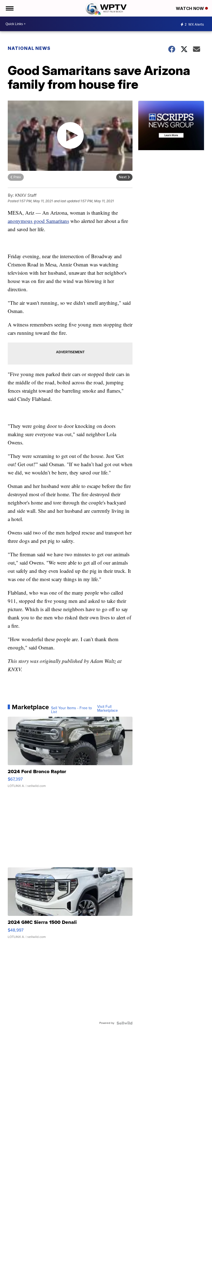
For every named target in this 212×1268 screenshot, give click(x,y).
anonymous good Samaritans (38, 220)
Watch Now (190, 8)
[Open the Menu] (9, 8)
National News (29, 48)
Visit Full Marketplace (107, 709)
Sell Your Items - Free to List (71, 710)
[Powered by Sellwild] (124, 1023)
